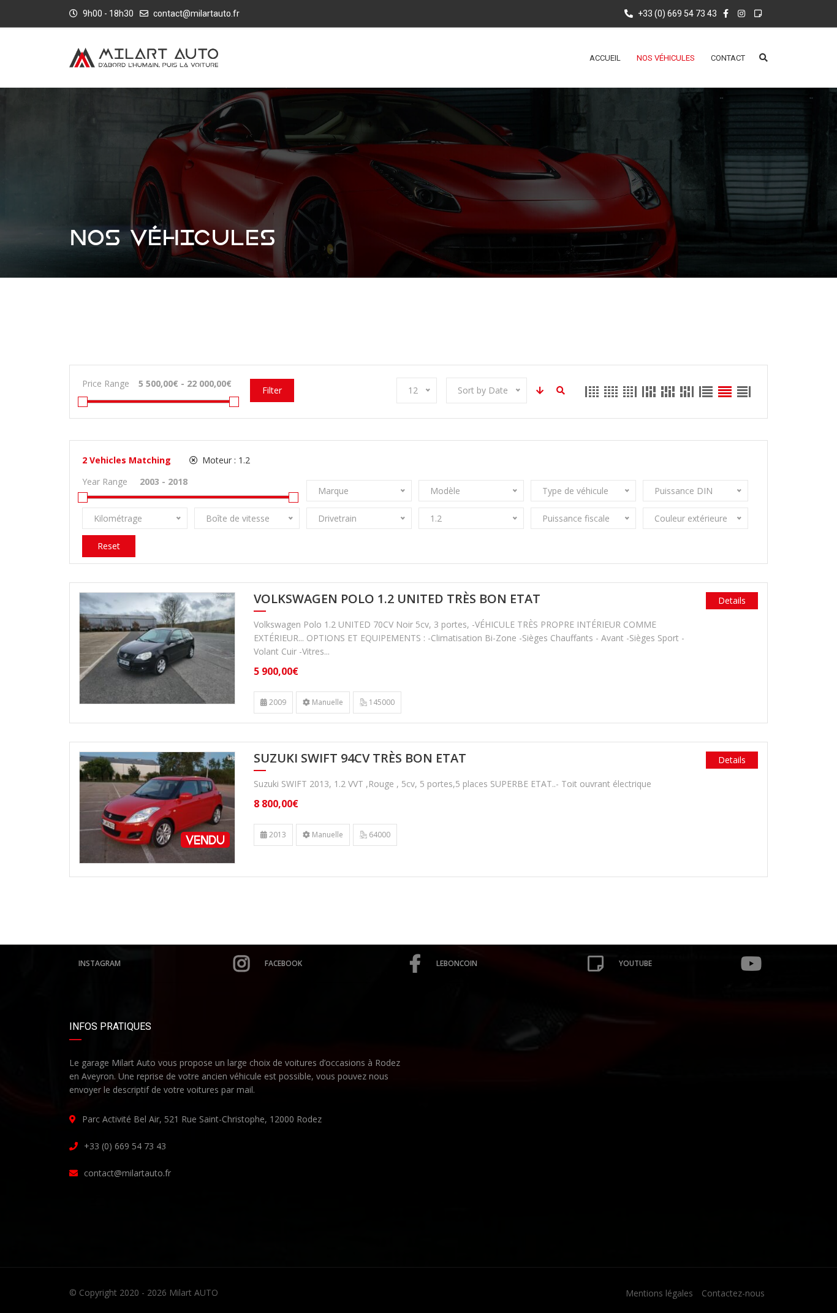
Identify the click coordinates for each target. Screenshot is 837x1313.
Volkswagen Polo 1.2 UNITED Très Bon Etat (397, 599)
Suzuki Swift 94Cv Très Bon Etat (360, 759)
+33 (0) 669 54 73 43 (676, 13)
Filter (272, 390)
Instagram (99, 963)
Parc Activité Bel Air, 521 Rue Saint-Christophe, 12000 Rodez (202, 1119)
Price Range (105, 383)
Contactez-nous (733, 1293)
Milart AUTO (193, 1292)
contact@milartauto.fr (196, 13)
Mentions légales (659, 1293)
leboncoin (456, 963)
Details (732, 600)
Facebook (283, 963)
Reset (108, 546)
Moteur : (225, 460)
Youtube (635, 963)
